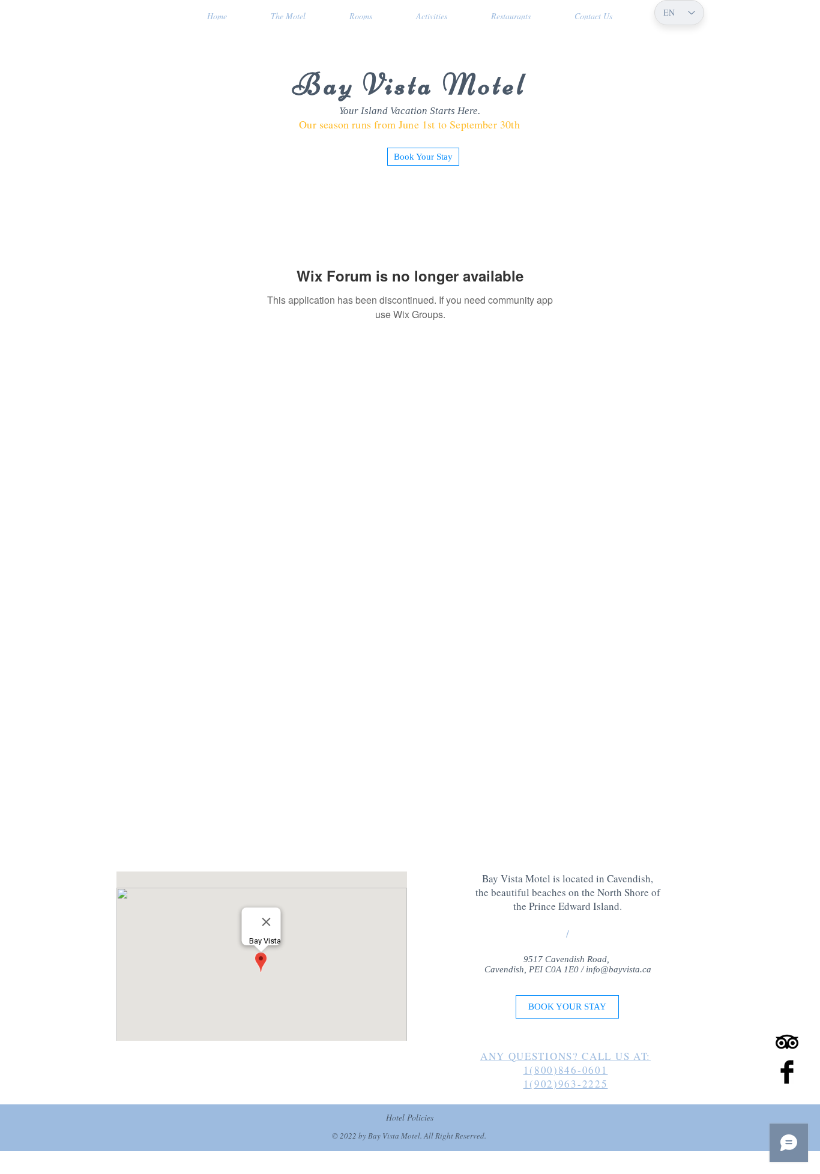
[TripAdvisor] (787, 1042)
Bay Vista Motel (409, 85)
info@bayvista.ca (618, 969)
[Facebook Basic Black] (787, 1072)
